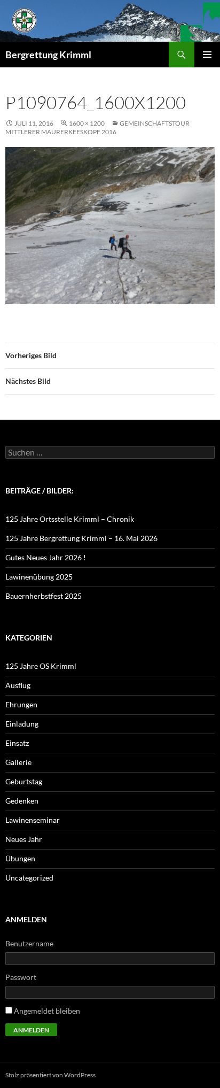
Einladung (21, 723)
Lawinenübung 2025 (39, 576)
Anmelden (31, 1030)
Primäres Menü (207, 54)
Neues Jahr (23, 839)
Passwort (20, 977)
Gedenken (21, 800)
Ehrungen (21, 704)
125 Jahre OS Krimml (40, 665)
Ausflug (17, 685)
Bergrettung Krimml (48, 54)
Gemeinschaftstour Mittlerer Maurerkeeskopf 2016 (97, 127)
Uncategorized (29, 877)
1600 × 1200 (87, 123)
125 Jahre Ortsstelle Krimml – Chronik (69, 518)
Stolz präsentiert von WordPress (50, 1075)
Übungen (20, 858)
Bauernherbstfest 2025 (43, 595)
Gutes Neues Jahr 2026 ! (45, 557)
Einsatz (17, 742)
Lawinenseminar (32, 819)
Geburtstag (23, 781)
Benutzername (29, 943)
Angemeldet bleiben (47, 1010)
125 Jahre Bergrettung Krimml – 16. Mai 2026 (81, 538)
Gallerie (18, 762)
